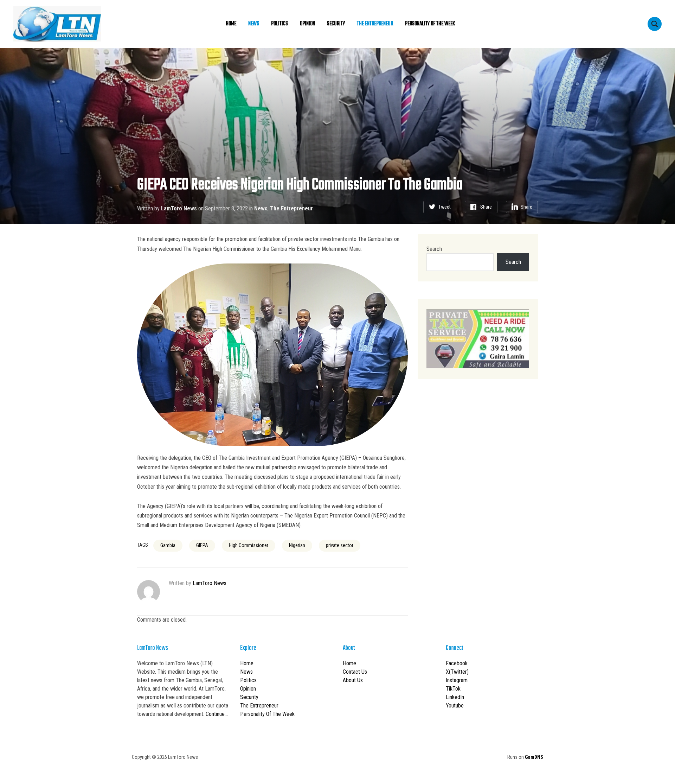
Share (486, 207)
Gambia (167, 545)
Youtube (455, 705)
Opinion (307, 23)
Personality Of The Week (430, 23)
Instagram (457, 680)
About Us (353, 680)
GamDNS (534, 757)
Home (231, 23)
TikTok (453, 688)
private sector (339, 545)
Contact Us (355, 671)
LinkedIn (455, 697)
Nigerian (297, 545)
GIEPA (202, 545)
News (253, 23)
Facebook (457, 663)
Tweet (444, 207)
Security (336, 23)
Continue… (217, 714)
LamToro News (179, 208)
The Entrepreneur (375, 23)
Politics (279, 23)
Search (434, 249)
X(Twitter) (457, 671)
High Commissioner (248, 545)
